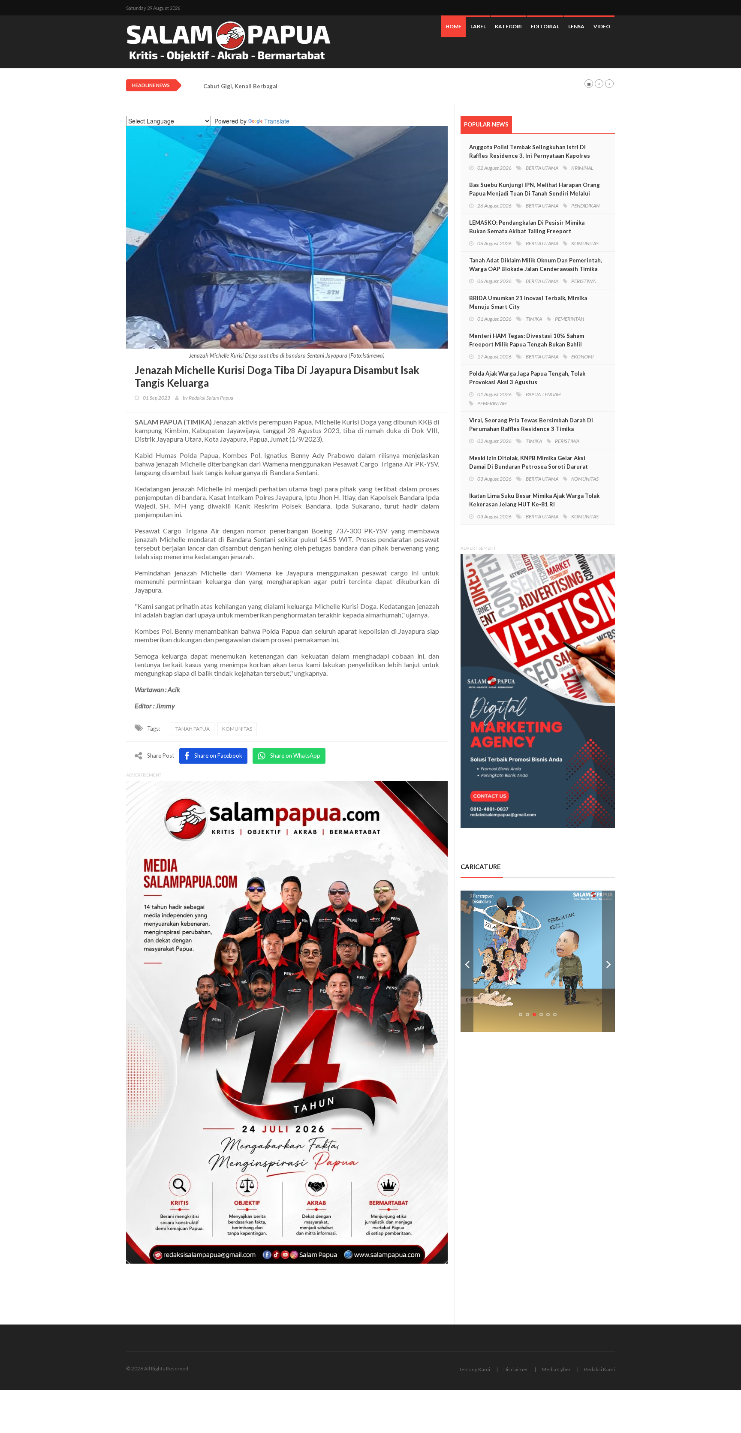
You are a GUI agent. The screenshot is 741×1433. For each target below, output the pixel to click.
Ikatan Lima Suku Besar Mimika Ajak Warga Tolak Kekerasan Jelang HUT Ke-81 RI (534, 500)
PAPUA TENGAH (543, 394)
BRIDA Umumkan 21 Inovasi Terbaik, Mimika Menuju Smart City (528, 302)
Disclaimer (515, 1369)
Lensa (576, 26)
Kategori (508, 26)
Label (478, 26)
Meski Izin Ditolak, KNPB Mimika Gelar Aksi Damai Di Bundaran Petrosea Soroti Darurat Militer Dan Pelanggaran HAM (528, 467)
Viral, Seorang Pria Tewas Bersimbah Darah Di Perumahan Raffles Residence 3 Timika (531, 424)
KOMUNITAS (237, 729)
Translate (276, 121)
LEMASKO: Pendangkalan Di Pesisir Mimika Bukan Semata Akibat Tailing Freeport (526, 227)
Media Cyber (556, 1369)
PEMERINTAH (569, 319)
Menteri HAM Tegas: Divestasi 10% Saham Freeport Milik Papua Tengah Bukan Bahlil (526, 340)
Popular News (486, 124)
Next (608, 961)
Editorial (545, 26)
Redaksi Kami (599, 1369)
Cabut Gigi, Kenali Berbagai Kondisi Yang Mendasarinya (278, 86)
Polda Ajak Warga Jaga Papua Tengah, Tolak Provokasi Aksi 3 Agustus (527, 377)
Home (453, 26)
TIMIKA (534, 319)
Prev (467, 961)
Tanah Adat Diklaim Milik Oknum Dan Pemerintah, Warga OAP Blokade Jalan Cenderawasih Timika (535, 264)
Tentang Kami (474, 1369)
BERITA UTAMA (542, 168)
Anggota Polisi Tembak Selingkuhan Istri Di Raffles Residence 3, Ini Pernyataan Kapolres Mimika (529, 156)
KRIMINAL (582, 168)
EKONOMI (582, 356)
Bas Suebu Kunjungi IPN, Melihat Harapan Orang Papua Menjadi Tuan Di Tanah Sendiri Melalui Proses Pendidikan (534, 193)
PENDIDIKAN (585, 205)
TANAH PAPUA (192, 729)
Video (601, 26)
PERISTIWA (583, 281)
